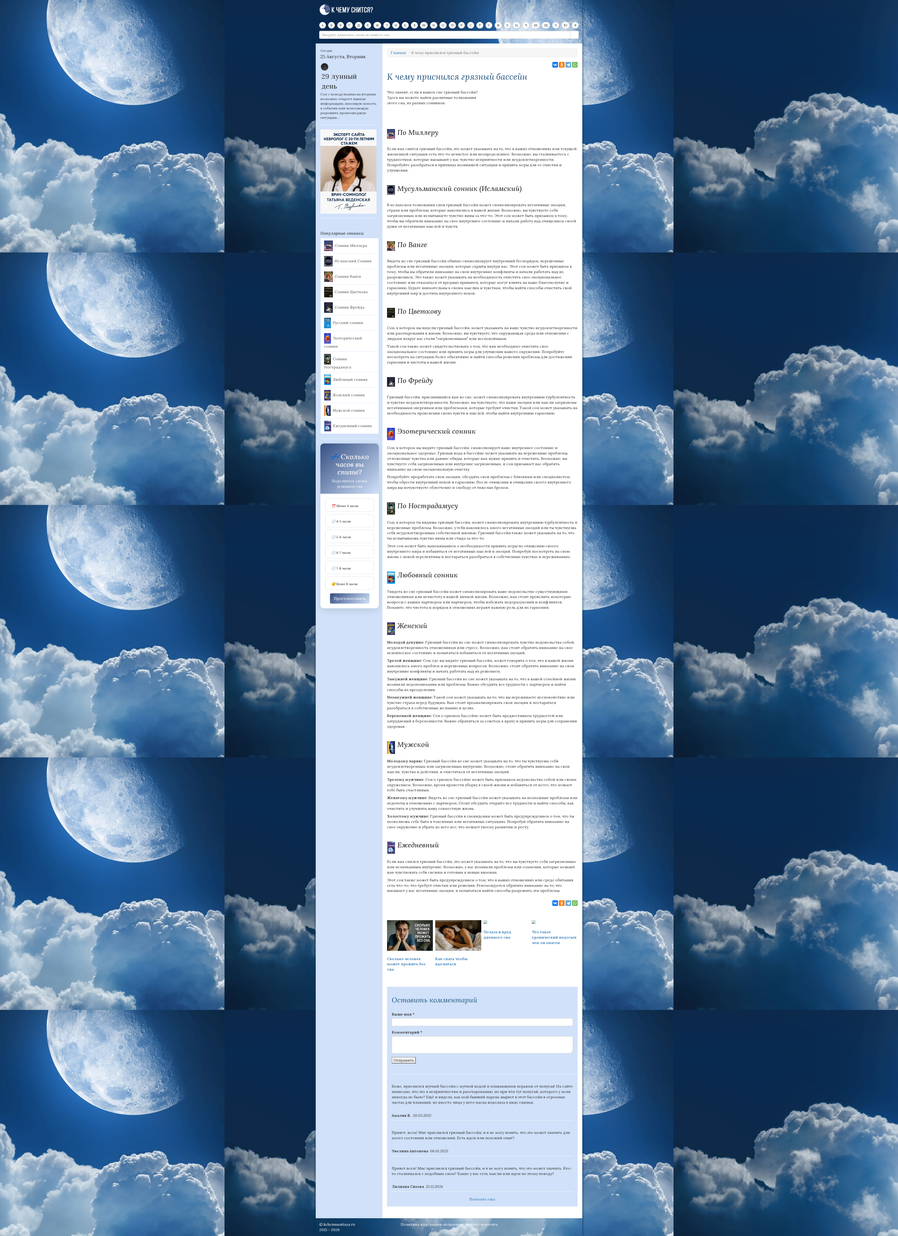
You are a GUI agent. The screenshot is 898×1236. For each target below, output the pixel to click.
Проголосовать (350, 598)
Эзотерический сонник (343, 342)
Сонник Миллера (351, 245)
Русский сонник (348, 322)
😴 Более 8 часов (344, 584)
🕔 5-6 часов (341, 537)
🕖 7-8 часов (341, 568)
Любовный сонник (350, 379)
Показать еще (482, 1199)
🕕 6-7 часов (341, 553)
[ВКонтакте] (555, 65)
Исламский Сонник (353, 260)
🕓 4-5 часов (341, 521)
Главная (398, 52)
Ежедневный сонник (352, 425)
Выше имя (403, 1014)
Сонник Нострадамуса (337, 362)
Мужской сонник (349, 410)
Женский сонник (349, 395)
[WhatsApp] (575, 65)
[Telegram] (568, 65)
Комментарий (407, 1032)
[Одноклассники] (562, 65)
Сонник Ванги (348, 276)
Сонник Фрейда (349, 307)
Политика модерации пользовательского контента (449, 1224)
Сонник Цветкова (351, 291)
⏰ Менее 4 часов (344, 506)
